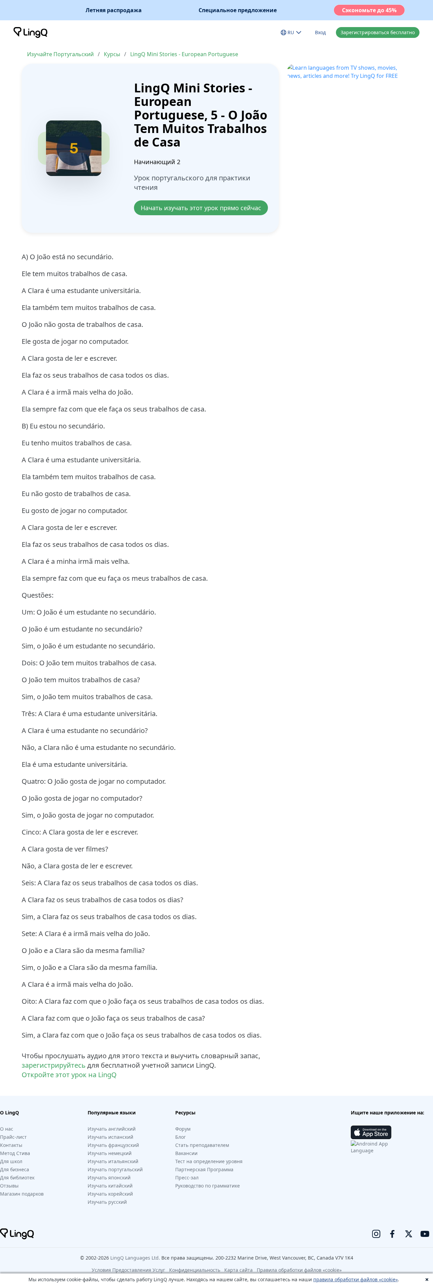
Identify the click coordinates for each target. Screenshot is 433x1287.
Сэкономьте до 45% (369, 10)
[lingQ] (30, 32)
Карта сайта (238, 1270)
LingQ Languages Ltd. (135, 1258)
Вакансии (186, 1153)
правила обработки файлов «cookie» (355, 1279)
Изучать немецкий (110, 1153)
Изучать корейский (110, 1194)
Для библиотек (17, 1177)
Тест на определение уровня (209, 1161)
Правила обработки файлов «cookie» (299, 1270)
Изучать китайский (110, 1185)
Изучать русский (107, 1202)
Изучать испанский (110, 1137)
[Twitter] (409, 1234)
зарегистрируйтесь (54, 1065)
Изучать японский (109, 1177)
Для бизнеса (14, 1169)
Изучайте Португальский (60, 54)
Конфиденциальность (194, 1270)
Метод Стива (15, 1153)
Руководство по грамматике (207, 1185)
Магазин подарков (22, 1194)
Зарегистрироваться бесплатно (378, 32)
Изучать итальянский (113, 1161)
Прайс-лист (13, 1137)
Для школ (11, 1161)
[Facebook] (392, 1234)
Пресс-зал (187, 1177)
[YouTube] (425, 1234)
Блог (180, 1137)
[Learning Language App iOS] (371, 1132)
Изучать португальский (115, 1169)
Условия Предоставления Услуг (128, 1270)
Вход (320, 32)
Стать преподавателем (202, 1145)
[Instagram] (376, 1234)
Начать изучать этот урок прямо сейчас (201, 208)
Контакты (11, 1145)
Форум (182, 1129)
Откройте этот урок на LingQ (69, 1074)
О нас (6, 1129)
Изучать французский (113, 1145)
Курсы (112, 54)
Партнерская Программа (204, 1169)
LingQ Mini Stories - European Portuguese (184, 54)
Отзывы (9, 1185)
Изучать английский (112, 1129)
